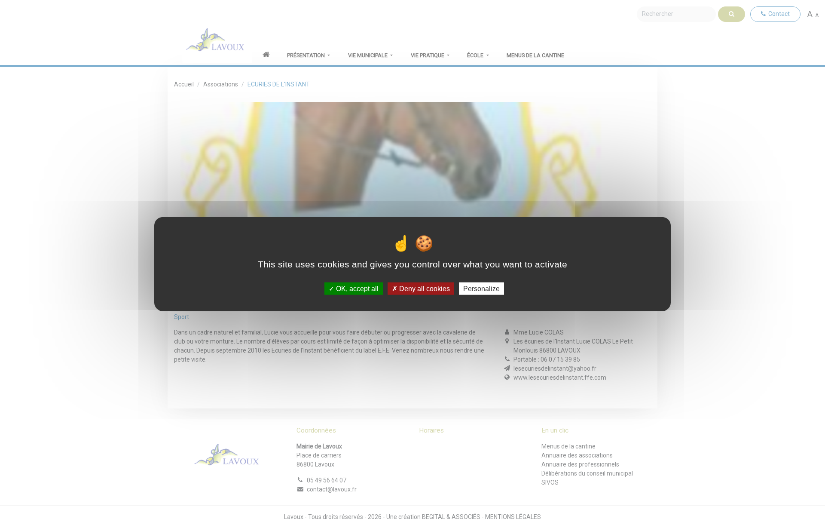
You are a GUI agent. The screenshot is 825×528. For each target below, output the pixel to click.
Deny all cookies (423, 288)
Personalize (481, 288)
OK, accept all (356, 288)
